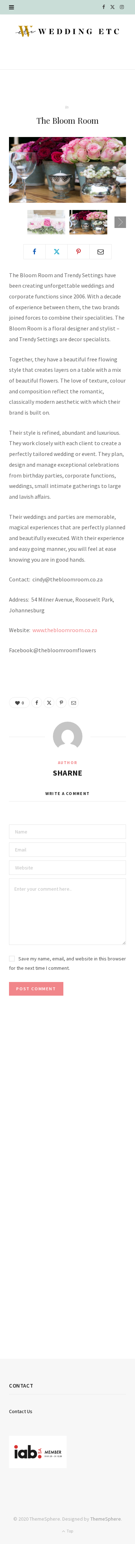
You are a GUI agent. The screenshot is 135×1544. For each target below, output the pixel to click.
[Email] (100, 251)
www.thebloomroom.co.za (64, 630)
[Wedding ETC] (67, 31)
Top (69, 1531)
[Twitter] (56, 251)
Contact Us (20, 1411)
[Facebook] (34, 251)
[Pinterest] (78, 251)
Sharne (67, 773)
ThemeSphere (105, 1519)
